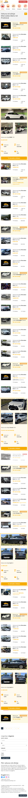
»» (18, 728)
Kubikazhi (3, 748)
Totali (2, 753)
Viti (1, 743)
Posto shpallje (23, 1)
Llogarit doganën (5, 758)
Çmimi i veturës (4, 738)
